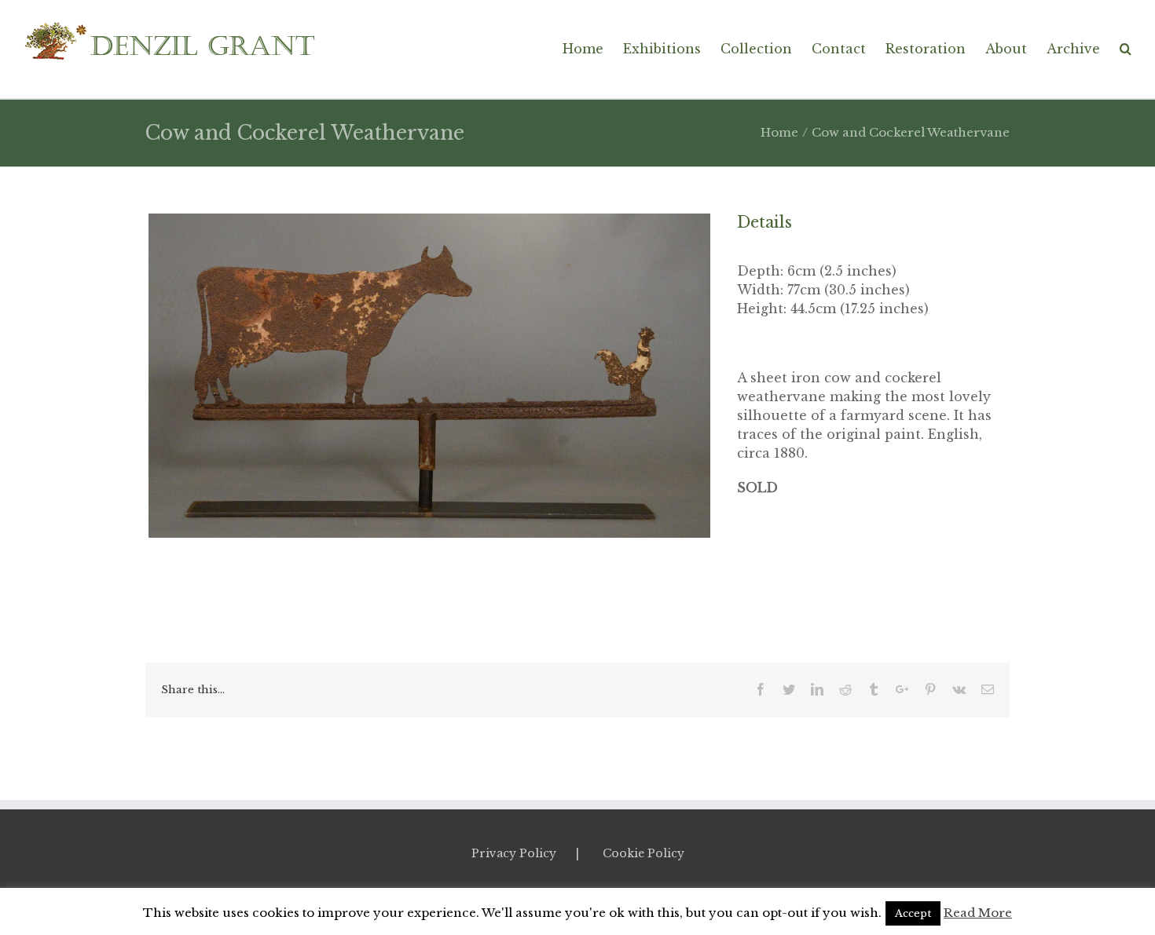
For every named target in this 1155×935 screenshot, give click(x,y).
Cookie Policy (643, 853)
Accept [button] (913, 913)
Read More (978, 912)
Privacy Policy (513, 853)
